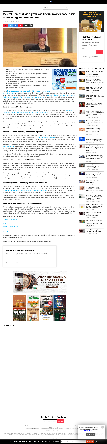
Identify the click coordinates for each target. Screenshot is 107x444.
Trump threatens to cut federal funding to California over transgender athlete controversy (94, 166)
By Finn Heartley (95, 84)
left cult (66, 235)
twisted (20, 237)
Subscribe (90, 442)
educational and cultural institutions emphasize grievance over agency (25, 190)
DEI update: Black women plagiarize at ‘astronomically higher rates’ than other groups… (94, 188)
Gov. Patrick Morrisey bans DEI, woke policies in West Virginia (94, 230)
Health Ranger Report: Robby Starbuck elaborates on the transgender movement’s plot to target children (94, 223)
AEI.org (5, 223)
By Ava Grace (94, 209)
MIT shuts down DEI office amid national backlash (94, 181)
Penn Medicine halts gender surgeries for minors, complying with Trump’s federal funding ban (94, 139)
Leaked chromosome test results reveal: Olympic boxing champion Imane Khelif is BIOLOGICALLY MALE (95, 113)
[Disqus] (40, 349)
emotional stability (8, 147)
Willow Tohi (16, 21)
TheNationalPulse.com (10, 220)
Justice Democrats (57, 235)
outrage (14, 237)
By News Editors (95, 192)
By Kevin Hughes (95, 226)
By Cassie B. (94, 142)
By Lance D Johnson (96, 76)
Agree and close (91, 434)
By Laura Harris (95, 100)
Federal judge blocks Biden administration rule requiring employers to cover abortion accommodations (93, 131)
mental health (7, 237)
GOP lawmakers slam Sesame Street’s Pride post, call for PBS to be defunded (94, 104)
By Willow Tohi (95, 92)
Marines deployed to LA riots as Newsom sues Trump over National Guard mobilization (94, 73)
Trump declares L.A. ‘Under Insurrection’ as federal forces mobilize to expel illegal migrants (95, 81)
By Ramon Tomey (95, 117)
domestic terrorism (46, 235)
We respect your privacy (45, 428)
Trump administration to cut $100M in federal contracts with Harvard (94, 122)
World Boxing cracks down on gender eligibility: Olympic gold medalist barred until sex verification (94, 148)
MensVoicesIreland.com (10, 226)
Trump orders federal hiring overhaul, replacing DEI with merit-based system (93, 174)
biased (15, 235)
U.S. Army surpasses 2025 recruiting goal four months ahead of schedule (95, 96)
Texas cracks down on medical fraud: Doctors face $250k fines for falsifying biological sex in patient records (94, 197)
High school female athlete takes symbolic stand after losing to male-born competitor (94, 206)
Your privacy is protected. (11, 262)
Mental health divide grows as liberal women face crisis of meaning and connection (94, 89)
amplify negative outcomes (46, 137)
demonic (36, 235)
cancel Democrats (23, 235)
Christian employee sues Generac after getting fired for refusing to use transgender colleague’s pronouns (95, 158)
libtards (71, 235)
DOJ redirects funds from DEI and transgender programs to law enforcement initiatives (94, 214)
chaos (31, 235)
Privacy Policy (53, 438)
